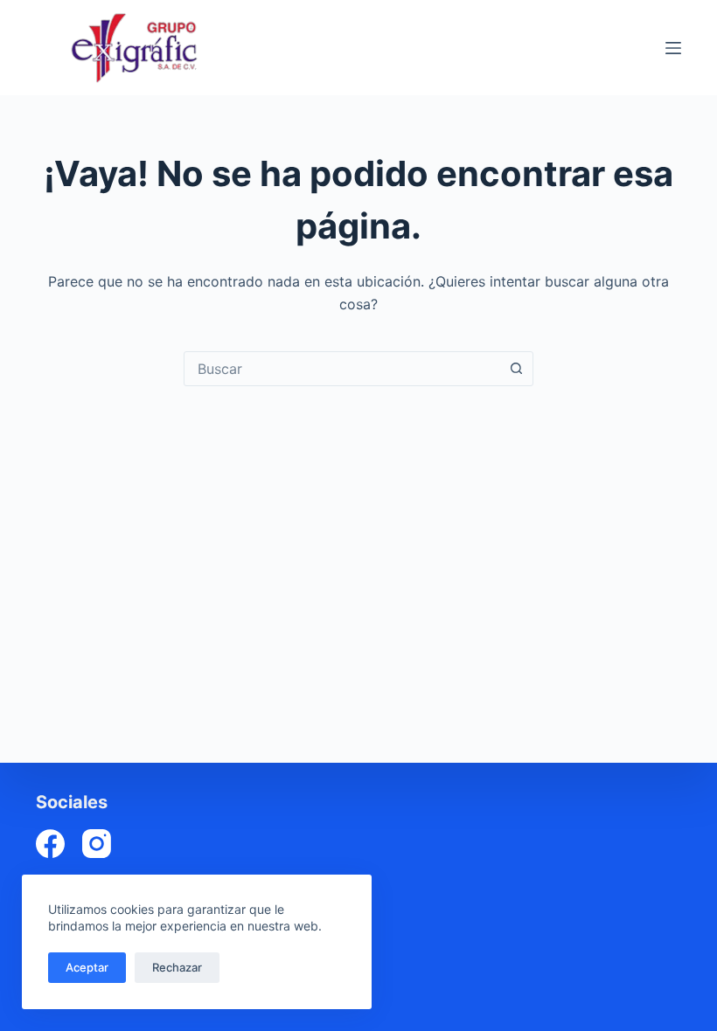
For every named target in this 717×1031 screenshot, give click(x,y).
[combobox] (341, 368)
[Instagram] (96, 843)
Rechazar (177, 967)
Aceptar (87, 967)
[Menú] (673, 48)
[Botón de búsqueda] (516, 368)
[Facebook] (50, 843)
